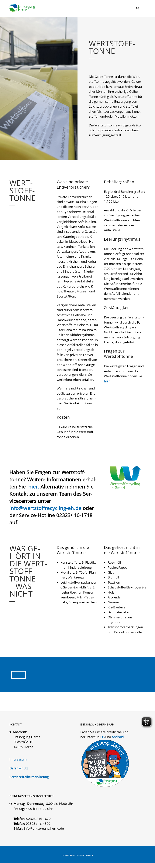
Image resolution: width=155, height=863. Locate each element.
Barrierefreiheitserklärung (29, 777)
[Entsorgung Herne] (23, 8)
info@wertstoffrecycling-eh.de (45, 507)
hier (107, 381)
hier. (34, 486)
